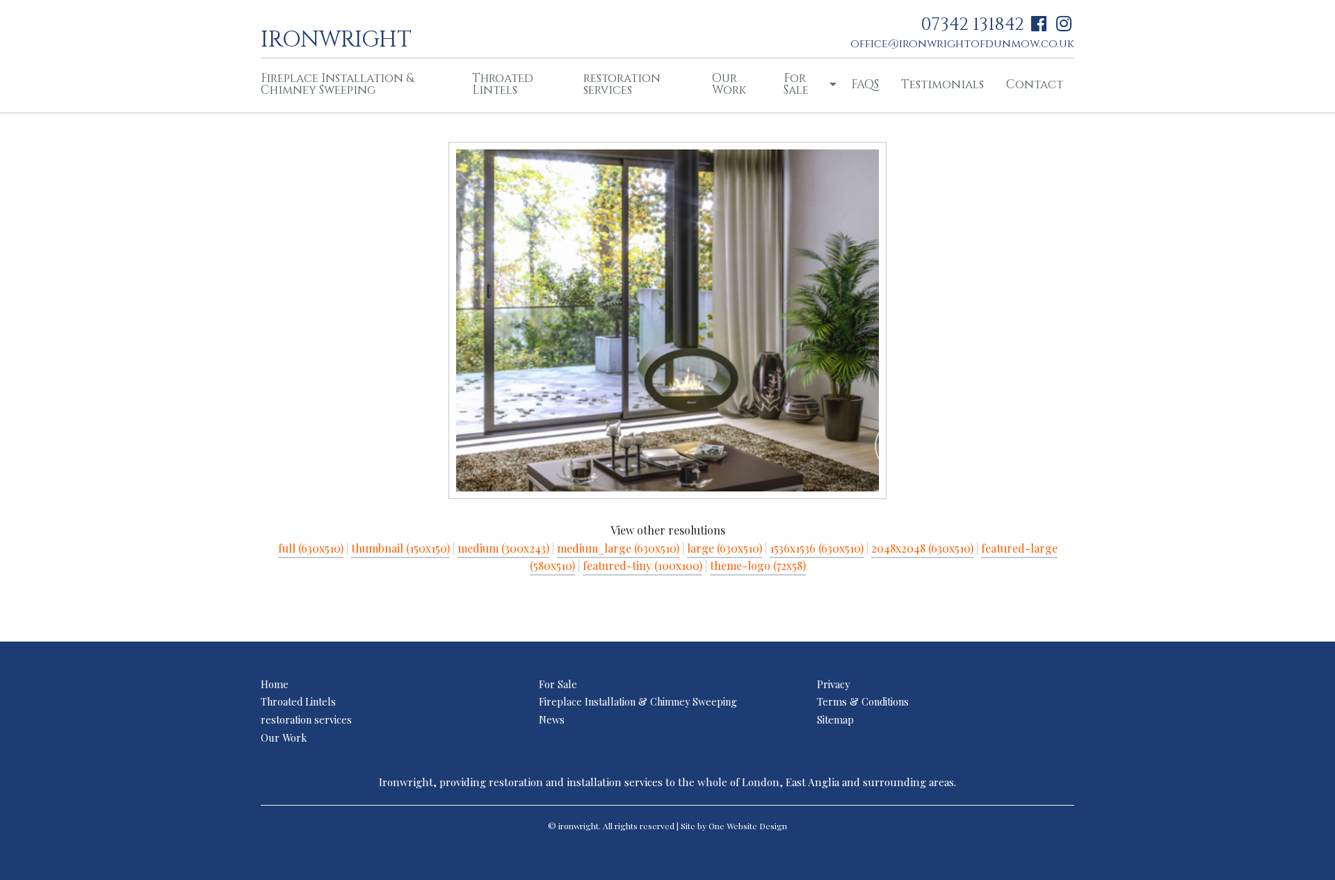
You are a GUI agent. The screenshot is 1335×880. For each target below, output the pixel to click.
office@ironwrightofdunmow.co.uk (962, 43)
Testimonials (942, 84)
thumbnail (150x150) (400, 548)
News (552, 719)
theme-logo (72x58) (758, 565)
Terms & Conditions (863, 701)
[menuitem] (355, 85)
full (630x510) (310, 548)
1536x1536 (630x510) (817, 548)
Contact (1034, 84)
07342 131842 (972, 25)
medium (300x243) (503, 548)
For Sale (796, 84)
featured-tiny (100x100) (642, 565)
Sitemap (835, 719)
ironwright (336, 38)
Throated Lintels (502, 84)
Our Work (729, 84)
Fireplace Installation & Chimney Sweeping (337, 84)
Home (275, 684)
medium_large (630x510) (618, 548)
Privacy (833, 684)
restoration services (622, 84)
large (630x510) (724, 548)
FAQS (865, 84)
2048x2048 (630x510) (922, 548)
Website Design (757, 825)
